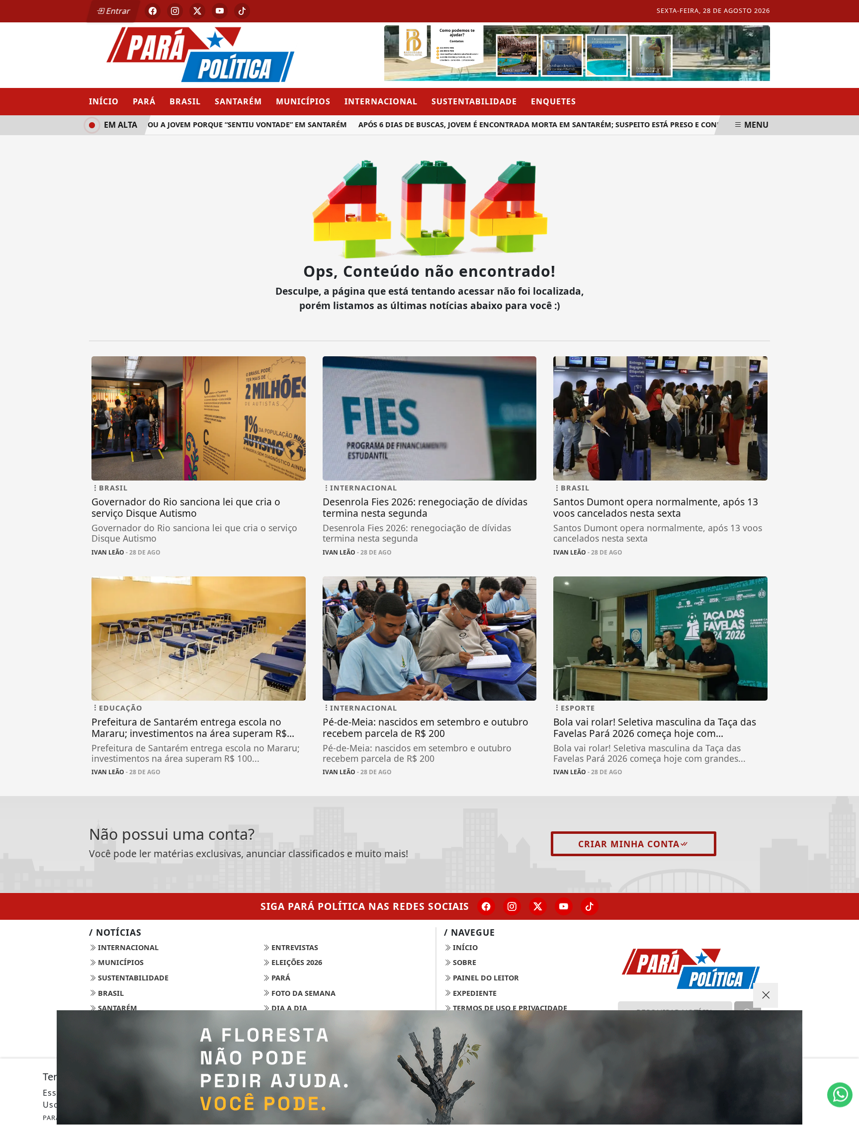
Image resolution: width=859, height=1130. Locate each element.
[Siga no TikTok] (242, 11)
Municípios (303, 101)
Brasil (185, 101)
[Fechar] (765, 995)
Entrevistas (293, 947)
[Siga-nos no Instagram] (512, 906)
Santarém (238, 101)
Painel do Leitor (485, 977)
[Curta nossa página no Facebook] (486, 906)
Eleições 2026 (295, 962)
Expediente (474, 993)
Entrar (117, 10)
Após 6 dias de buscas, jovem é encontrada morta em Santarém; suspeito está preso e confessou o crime (546, 124)
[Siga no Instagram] (175, 11)
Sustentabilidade (474, 101)
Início (104, 101)
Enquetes (553, 101)
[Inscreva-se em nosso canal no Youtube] (564, 906)
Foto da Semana (302, 993)
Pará (144, 101)
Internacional (381, 101)
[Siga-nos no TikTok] (590, 906)
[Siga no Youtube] (220, 11)
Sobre (463, 962)
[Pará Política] (198, 54)
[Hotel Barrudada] (577, 54)
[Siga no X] (197, 11)
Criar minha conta (629, 844)
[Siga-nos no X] (538, 906)
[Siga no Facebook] (153, 11)
